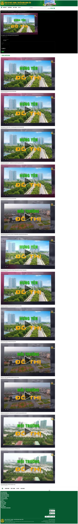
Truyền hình (10, 7)
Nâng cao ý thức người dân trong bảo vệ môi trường (10, 377)
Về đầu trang (53, 489)
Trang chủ (4, 7)
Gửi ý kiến (4, 40)
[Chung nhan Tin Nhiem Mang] (6, 507)
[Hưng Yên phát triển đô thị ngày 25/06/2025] (28, 74)
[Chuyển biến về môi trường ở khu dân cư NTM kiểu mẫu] (28, 431)
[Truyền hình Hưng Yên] (2, 522)
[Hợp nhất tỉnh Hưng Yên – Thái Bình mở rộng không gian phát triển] (28, 145)
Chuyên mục (6, 11)
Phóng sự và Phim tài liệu (5, 496)
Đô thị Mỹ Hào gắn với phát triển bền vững (8, 484)
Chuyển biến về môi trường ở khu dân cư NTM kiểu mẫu (10, 448)
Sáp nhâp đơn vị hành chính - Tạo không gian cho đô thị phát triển (12, 127)
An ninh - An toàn (3, 502)
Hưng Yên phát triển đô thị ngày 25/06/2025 (8, 91)
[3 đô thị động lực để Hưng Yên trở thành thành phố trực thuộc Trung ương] (28, 252)
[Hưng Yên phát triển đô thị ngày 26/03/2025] (28, 181)
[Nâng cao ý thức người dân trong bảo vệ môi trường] (28, 359)
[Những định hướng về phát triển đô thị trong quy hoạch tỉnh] (28, 288)
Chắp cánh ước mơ (4, 492)
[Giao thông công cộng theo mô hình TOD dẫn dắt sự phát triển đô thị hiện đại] (28, 217)
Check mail (23, 488)
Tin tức (19, 7)
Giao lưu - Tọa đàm (4, 497)
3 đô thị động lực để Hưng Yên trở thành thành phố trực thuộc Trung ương (13, 270)
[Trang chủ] (2, 488)
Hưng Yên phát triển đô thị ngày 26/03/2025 (8, 198)
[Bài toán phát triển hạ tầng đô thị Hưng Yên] (28, 324)
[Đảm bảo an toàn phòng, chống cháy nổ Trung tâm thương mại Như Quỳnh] (28, 395)
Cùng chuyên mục (6, 55)
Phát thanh (15, 7)
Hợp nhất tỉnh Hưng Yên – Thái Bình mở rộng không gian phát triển (12, 162)
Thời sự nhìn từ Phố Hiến (5, 494)
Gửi (2, 51)
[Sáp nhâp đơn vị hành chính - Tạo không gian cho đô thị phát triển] (28, 109)
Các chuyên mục (3, 506)
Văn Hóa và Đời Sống (4, 493)
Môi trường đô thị (11, 11)
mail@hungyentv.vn (52, 521)
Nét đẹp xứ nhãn (3, 503)
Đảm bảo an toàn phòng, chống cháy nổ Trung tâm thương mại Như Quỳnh (14, 413)
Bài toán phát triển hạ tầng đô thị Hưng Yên (8, 341)
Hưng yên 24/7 (3, 501)
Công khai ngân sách (4, 498)
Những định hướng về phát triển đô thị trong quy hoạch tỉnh (11, 305)
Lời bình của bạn (6, 39)
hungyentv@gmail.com (44, 521)
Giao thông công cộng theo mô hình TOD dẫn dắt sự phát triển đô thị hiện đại (14, 234)
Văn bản (2, 499)
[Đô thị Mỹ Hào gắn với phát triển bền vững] (28, 467)
